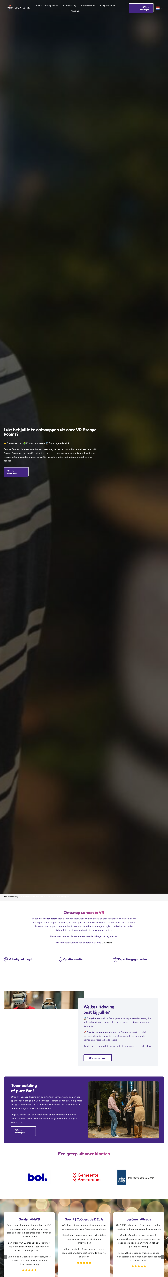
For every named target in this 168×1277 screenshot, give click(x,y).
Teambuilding (13, 896)
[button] (141, 8)
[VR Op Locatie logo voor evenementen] (18, 6)
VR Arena (107, 942)
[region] (84, 1177)
